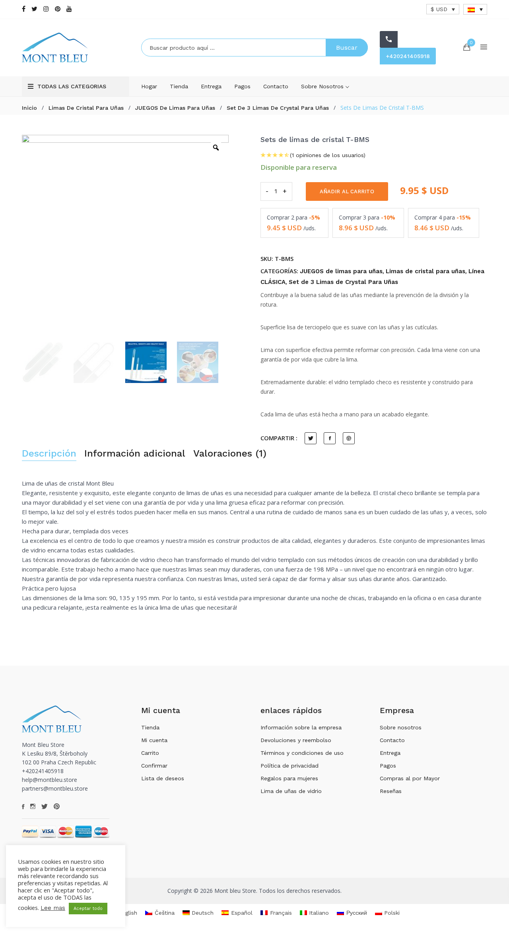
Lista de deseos (162, 778)
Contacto (275, 86)
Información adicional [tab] (134, 453)
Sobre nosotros (323, 86)
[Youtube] (69, 9)
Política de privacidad (289, 765)
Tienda (179, 86)
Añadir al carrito (347, 191)
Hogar (149, 86)
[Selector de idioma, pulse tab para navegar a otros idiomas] (475, 9)
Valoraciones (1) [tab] (229, 453)
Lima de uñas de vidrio (291, 791)
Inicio (29, 108)
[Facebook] (23, 9)
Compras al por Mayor (410, 778)
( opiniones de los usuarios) (327, 155)
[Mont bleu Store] (75, 47)
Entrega (211, 86)
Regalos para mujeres (289, 778)
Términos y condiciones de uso (302, 753)
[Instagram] (46, 9)
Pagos (242, 86)
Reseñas (391, 791)
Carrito (150, 753)
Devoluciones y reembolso (295, 740)
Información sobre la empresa (301, 727)
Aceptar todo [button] (88, 908)
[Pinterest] (57, 9)
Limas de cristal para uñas (86, 108)
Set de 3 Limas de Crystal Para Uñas (278, 108)
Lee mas (53, 908)
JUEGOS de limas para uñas (175, 108)
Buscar (346, 47)
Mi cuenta (154, 740)
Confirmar (154, 765)
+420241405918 (408, 56)
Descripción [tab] (49, 453)
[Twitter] (34, 9)
